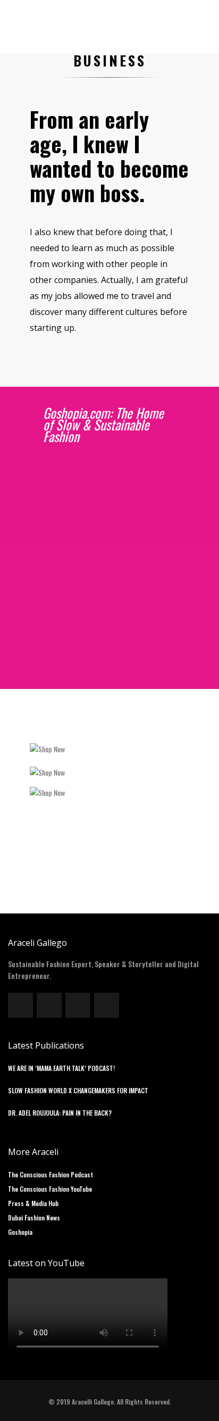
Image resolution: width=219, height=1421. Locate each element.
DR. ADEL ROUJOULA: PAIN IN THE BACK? (60, 1112)
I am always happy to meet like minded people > (106, 669)
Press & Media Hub (33, 1203)
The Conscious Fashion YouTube (50, 1188)
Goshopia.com (55, 478)
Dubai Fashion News (34, 1217)
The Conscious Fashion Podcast (50, 1174)
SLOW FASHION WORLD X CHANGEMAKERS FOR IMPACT (78, 1090)
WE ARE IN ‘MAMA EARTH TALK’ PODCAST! (61, 1068)
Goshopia (20, 1231)
